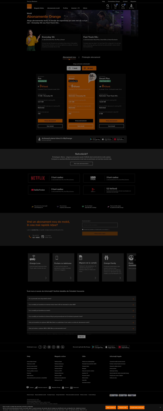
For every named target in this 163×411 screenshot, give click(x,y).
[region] (81, 407)
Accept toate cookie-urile (136, 407)
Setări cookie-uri (111, 407)
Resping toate (122, 407)
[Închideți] (160, 407)
